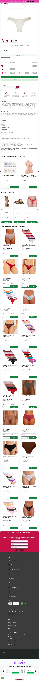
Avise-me (12, 62)
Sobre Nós (10, 619)
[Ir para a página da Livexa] (19, 662)
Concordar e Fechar (19, 679)
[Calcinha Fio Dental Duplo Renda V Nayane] (3, 41)
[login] (27, 3)
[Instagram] (16, 634)
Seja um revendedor (11, 626)
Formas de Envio (4, 652)
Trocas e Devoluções (11, 638)
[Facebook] (8, 634)
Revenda (12, 578)
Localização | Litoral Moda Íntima (14, 640)
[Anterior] (0, 171)
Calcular (17, 86)
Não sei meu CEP (17, 88)
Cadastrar (19, 550)
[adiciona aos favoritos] (37, 45)
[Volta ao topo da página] (36, 553)
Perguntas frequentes (12, 625)
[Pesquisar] (23, 4)
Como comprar (10, 620)
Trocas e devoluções (14, 573)
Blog (9, 628)
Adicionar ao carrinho (19, 77)
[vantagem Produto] (19, 94)
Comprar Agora (7, 222)
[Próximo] (38, 171)
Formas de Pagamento (12, 622)
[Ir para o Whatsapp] (2, 678)
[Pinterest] (24, 634)
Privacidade (10, 623)
